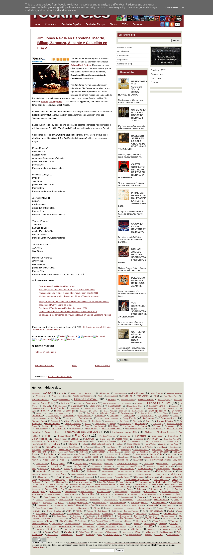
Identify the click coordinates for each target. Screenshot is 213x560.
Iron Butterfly (112, 447)
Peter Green (157, 484)
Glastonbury (173, 436)
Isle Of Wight (146, 447)
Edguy (112, 424)
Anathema (56, 396)
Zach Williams (173, 535)
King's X (35, 460)
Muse (68, 477)
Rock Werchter (54, 494)
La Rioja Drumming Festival (157, 460)
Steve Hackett (121, 505)
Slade (176, 500)
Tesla (170, 511)
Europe (144, 426)
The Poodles (77, 518)
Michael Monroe (143, 471)
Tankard (90, 511)
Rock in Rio (88, 494)
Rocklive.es (133, 494)
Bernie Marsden (110, 403)
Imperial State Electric (71, 447)
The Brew (108, 513)
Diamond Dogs (39, 421)
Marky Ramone (145, 468)
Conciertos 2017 (158, 70)
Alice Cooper (137, 393)
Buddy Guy (42, 413)
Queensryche (75, 489)
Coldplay (114, 415)
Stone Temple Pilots (44, 508)
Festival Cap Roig (155, 428)
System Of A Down (55, 511)
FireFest (149, 432)
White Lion (98, 532)
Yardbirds (90, 535)
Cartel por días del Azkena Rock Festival (138, 337)
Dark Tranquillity (112, 418)
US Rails (163, 526)
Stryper (97, 508)
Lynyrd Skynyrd (135, 466)
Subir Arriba (177, 553)
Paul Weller (86, 484)
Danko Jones (85, 418)
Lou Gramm (95, 466)
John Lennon (109, 454)
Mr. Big (56, 477)
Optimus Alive (62, 482)
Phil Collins (170, 484)
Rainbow (141, 489)
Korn (90, 460)
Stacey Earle (58, 505)
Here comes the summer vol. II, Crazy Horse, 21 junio (132, 88)
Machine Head (166, 466)
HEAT (124, 441)
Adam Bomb (76, 393)
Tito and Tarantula (72, 524)
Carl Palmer (92, 413)
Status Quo (90, 505)
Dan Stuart (70, 418)
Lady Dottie (177, 460)
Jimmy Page (130, 452)
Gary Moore (141, 436)
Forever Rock (64, 436)
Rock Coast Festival (170, 492)
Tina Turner (56, 524)
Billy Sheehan (60, 406)
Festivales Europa (95, 24)
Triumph (162, 524)
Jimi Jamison (99, 452)
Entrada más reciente (44, 365)
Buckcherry (177, 411)
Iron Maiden (128, 447)
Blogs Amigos (157, 74)
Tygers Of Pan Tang (107, 526)
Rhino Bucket (70, 492)
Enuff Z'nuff (76, 426)
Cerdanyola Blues (145, 413)
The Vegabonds (168, 518)
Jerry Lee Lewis (172, 450)
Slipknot (59, 502)
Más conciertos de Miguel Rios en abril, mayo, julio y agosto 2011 (68, 293)
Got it (185, 7)
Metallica (76, 471)
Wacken (69, 532)
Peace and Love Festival (105, 484)
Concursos (129, 415)
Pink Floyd (49, 487)
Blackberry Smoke (157, 406)
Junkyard (124, 457)
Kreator (110, 460)
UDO (139, 526)
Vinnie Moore (153, 529)
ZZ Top (158, 534)
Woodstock (52, 535)
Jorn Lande (64, 457)
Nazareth (139, 477)
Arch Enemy (142, 396)
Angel (66, 396)
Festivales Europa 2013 (125, 432)
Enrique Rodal (38, 547)
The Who (50, 521)
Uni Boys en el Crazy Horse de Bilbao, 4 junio (138, 115)
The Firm (89, 516)
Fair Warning (41, 428)
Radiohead (118, 489)
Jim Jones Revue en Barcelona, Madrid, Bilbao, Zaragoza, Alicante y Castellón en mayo (72, 43)
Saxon (141, 497)
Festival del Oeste (53, 432)
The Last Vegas (168, 516)
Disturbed (137, 421)
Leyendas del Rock (127, 463)
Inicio (74, 365)
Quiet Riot (89, 489)
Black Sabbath (115, 406)
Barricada (65, 403)
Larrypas (58, 463)
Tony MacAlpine (115, 524)
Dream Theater (52, 423)
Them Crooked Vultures (101, 521)
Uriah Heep (53, 529)
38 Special (36, 393)
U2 (130, 526)
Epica (87, 426)
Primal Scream (141, 487)
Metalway (92, 471)
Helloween (73, 444)
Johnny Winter (156, 454)
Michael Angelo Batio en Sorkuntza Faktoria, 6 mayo (132, 256)
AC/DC (48, 393)
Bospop (83, 411)
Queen (157, 487)
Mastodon (177, 468)
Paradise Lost (145, 482)
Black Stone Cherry (135, 406)
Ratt (169, 489)
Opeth (48, 482)
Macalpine (151, 466)
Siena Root (95, 500)
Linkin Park (148, 464)
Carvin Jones (127, 413)
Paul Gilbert (41, 484)
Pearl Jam (124, 484)
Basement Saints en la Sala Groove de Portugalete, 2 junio (132, 142)
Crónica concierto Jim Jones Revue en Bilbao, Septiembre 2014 (68, 311)
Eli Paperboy (141, 423)
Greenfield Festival (171, 439)
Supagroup (117, 508)
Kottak (100, 460)
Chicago (175, 413)
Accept (62, 393)
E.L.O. (88, 424)
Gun (93, 441)
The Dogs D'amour (61, 516)
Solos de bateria (117, 502)
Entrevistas (60, 426)
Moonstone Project (126, 474)
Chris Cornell (53, 415)
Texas (179, 511)
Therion (128, 521)
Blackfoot (174, 406)
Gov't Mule (89, 439)
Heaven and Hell (40, 444)
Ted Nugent (103, 511)
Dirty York (124, 421)
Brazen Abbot (109, 411)
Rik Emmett (135, 492)
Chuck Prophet (84, 415)
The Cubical (141, 514)
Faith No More (59, 428)
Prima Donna (110, 487)
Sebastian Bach (176, 497)
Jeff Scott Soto (141, 449)
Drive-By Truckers (73, 424)
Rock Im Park (38, 494)
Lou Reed (108, 466)
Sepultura (50, 500)
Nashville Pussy (122, 477)
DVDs (125, 24)
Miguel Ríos (47, 474)
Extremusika (170, 426)
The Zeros (82, 521)
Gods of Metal (60, 439)
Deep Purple (130, 418)
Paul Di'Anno (177, 482)
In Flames (88, 447)
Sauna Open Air (127, 497)
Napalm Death (105, 477)
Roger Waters (166, 494)
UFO (150, 526)
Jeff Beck (112, 449)
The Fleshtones (104, 516)
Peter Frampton (141, 484)
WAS (47, 532)
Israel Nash (161, 447)
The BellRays (57, 513)
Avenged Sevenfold (61, 400)
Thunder (174, 521)
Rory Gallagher (50, 497)
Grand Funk (105, 439)
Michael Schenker (164, 471)
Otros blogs (156, 78)
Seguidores (122, 59)
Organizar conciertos (83, 482)
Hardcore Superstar (153, 441)
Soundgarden (55, 102)
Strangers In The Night (65, 508)
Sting (180, 505)
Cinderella (100, 415)
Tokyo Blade (88, 524)
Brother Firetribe (138, 411)
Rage (129, 489)
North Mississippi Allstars (137, 479)
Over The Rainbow (106, 482)
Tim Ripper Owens (40, 524)
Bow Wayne (95, 411)
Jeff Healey (125, 450)
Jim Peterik (56, 452)
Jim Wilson (69, 452)
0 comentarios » (53, 329)
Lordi (68, 466)
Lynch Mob (120, 466)
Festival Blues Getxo (112, 428)
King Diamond (173, 457)
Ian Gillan (163, 444)
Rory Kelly (65, 497)
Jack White (36, 450)
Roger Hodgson (148, 494)
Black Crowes (96, 406)
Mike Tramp (93, 474)
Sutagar (160, 508)
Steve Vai (152, 505)
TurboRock (37, 526)
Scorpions (157, 497)
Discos (113, 24)
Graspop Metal (121, 439)
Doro (148, 421)
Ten (144, 511)
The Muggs (62, 518)
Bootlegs (70, 411)
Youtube (148, 535)
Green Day (153, 439)
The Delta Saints (40, 516)
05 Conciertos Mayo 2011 (94, 327)
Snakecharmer (99, 503)
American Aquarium (174, 393)
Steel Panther (105, 505)
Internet (99, 447)
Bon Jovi (45, 411)
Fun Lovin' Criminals (108, 436)
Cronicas (137, 24)
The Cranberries (125, 514)
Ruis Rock (95, 497)
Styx (107, 508)
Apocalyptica (111, 396)
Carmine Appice (108, 413)
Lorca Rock (56, 466)
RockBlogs (106, 494)
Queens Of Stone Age (55, 489)
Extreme (157, 426)
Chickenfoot (37, 415)
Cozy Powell (163, 415)
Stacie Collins (73, 505)
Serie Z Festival (65, 500)
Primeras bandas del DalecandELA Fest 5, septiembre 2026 (132, 199)
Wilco (137, 532)
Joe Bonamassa (160, 452)
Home (37, 24)
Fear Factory (92, 428)
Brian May (123, 411)
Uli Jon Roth (176, 526)
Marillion (78, 468)
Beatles (78, 403)
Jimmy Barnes (115, 452)
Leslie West (97, 464)
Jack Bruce (174, 447)
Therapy (117, 521)
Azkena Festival (86, 399)
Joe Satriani (49, 454)
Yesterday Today (113, 534)
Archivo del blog (124, 64)
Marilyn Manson (93, 469)
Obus (174, 479)
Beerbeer (91, 403)
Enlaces (154, 82)
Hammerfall (136, 441)
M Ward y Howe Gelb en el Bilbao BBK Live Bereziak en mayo (67, 290)
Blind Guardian (58, 408)
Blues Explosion (135, 408)
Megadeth (41, 471)
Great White (139, 439)
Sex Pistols (81, 500)
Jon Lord (171, 454)
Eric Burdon (99, 426)
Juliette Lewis (110, 457)
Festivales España (71, 24)
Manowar (55, 468)
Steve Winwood (167, 505)
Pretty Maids (95, 487)
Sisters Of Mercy (143, 500)
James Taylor (64, 450)
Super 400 (130, 508)
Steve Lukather (137, 505)
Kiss (62, 459)
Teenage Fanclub (131, 511)
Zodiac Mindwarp (48, 537)
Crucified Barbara (39, 418)
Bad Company (164, 400)
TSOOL (79, 511)
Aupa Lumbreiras (40, 399)
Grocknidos (52, 441)
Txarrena (91, 526)
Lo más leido (123, 51)
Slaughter (47, 503)
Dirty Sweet (111, 421)
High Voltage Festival (102, 444)
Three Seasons (159, 521)
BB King (112, 399)
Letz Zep (109, 464)
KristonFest (123, 460)
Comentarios (123, 55)
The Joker (152, 516)
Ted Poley (116, 511)
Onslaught (36, 482)
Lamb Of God (41, 464)
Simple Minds (127, 500)
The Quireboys (94, 518)
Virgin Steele (168, 529)
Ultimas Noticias (124, 47)
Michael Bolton (108, 471)
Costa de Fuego (147, 415)
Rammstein (155, 489)
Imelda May (51, 447)
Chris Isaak (68, 415)
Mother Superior (145, 474)
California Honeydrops (59, 413)
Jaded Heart (49, 450)
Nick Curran (45, 480)
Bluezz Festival (168, 408)
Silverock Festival (111, 500)
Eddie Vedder (100, 424)
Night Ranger (59, 480)
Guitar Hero (82, 441)
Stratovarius (84, 508)
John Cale (65, 454)
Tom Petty (101, 524)
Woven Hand (66, 535)
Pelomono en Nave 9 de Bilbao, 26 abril (138, 281)
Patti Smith (161, 482)
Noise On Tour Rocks (110, 479)
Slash (34, 502)
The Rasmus (111, 518)
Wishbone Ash (166, 532)
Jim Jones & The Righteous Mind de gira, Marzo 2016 (63, 308)
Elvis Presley (158, 424)
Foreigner (48, 436)
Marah (67, 469)
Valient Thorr (81, 529)
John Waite (140, 454)
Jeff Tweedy (157, 450)
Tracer (137, 524)
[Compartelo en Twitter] (61, 336)
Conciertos (50, 24)
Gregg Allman (37, 441)
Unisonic (39, 529)
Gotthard (75, 439)
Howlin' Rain (150, 444)
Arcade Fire (127, 396)
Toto (128, 524)
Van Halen (96, 529)
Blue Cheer (102, 408)
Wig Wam (127, 532)
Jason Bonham (81, 449)
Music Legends (84, 477)
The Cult (154, 513)
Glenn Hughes (40, 438)
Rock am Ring (71, 494)
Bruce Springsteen (158, 411)
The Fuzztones (123, 516)
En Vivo (46, 426)
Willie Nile (151, 532)
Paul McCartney (56, 484)
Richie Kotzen (103, 491)
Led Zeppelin (81, 463)
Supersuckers (144, 508)
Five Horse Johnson (166, 432)
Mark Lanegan (127, 468)
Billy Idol (46, 406)
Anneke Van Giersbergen (83, 396)
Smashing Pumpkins (78, 502)
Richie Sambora (121, 492)
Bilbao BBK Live (159, 403)
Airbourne (104, 393)
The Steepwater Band (130, 518)
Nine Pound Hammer (77, 480)
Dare (99, 418)
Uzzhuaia (68, 529)
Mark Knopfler (110, 469)
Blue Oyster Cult (118, 408)
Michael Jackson (125, 471)
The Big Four (74, 514)
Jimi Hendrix (84, 452)
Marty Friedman (163, 469)
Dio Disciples (82, 421)
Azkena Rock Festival (81, 65)
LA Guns (138, 460)
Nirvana (44, 102)
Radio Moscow (103, 489)
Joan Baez (144, 452)
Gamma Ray (125, 436)
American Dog (42, 396)
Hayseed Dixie (172, 441)
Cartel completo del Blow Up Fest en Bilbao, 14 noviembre (131, 171)
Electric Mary (125, 424)
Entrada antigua (102, 365)
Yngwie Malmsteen (133, 535)
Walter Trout (84, 532)
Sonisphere (176, 502)
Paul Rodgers (72, 484)
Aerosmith (90, 393)
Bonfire (58, 411)
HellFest (56, 444)
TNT (69, 511)
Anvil (100, 396)
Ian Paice (175, 444)
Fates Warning (76, 428)
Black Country (77, 406)
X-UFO (79, 535)
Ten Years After (157, 511)
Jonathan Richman (48, 457)
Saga (114, 497)
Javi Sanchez (98, 450)
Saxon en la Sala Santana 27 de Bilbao (138, 227)
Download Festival (165, 421)
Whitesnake (112, 532)
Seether (39, 500)
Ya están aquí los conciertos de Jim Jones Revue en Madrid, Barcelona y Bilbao (75, 315)
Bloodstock (89, 408)
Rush (105, 497)
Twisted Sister (65, 526)
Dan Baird (55, 418)
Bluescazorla (152, 408)
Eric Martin (114, 426)
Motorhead (176, 474)
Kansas (135, 457)
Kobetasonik (77, 460)
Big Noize (138, 403)
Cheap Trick (162, 413)
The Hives (138, 516)
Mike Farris (61, 474)
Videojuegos (137, 529)
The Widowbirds (67, 521)
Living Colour (177, 464)
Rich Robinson (87, 492)
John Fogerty (79, 454)
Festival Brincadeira (134, 428)
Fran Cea (82, 435)
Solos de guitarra (139, 502)
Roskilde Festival (80, 497)
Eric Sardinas (129, 426)
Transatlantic (149, 524)
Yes (100, 535)
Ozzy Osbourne (126, 482)
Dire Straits (97, 421)
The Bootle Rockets (92, 514)
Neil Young (165, 477)
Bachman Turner (127, 400)
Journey (77, 457)
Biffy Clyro (125, 403)
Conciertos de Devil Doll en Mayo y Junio (57, 286)
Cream (176, 415)
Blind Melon (75, 408)
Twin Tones (50, 526)
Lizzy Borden (41, 466)
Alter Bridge (156, 393)
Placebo (63, 487)
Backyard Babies (146, 399)
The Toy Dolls (151, 518)
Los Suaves (79, 466)
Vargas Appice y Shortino (116, 529)
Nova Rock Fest (161, 480)
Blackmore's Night (39, 408)
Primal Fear (125, 487)
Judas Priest (92, 457)
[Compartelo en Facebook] (72, 336)
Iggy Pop (36, 447)
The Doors (77, 516)
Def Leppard (149, 418)
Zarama (35, 537)
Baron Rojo (47, 403)
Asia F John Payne (171, 396)
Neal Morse (152, 477)
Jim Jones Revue (40, 452)
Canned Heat (77, 413)
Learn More (171, 7)
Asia (156, 396)
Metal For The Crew (59, 471)
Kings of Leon (49, 460)
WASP (56, 532)
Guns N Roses (108, 441)
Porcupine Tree (78, 487)
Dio (67, 421)
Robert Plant (150, 491)
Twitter (80, 526)
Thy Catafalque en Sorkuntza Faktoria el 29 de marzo (132, 310)
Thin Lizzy (141, 521)
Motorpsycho (43, 477)
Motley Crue (161, 474)
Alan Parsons (120, 393)
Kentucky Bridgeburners (153, 457)
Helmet (85, 444)
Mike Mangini (77, 474)
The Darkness (170, 513)
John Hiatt (95, 454)
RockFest (119, 494)
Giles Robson (158, 436)
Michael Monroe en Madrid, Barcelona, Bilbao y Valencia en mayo (69, 296)
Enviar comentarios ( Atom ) (60, 376)
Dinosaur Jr (56, 421)
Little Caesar (162, 464)
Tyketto (122, 526)
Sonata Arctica (159, 502)
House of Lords (133, 444)
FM (181, 426)
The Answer (41, 513)
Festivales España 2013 (83, 431)
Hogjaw (119, 444)
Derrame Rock (168, 418)
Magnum (43, 469)
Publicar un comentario (45, 352)
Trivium (173, 523)
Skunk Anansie (161, 500)
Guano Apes (67, 441)
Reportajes (55, 491)
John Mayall (124, 454)
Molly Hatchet (108, 474)
